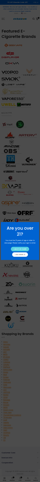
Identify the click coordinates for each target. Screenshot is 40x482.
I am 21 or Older (20, 249)
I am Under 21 (20, 254)
